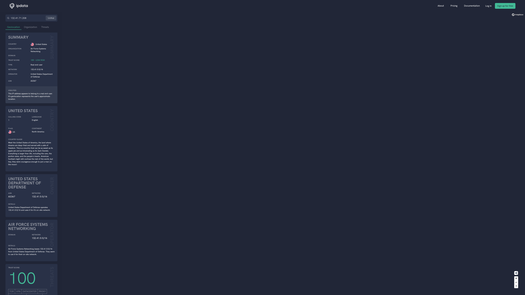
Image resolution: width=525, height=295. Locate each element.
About (441, 5)
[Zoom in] (516, 278)
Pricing (453, 5)
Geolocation (13, 27)
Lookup (51, 18)
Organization (30, 27)
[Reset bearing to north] (516, 286)
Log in (488, 6)
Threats (45, 27)
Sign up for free (505, 6)
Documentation (472, 5)
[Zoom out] (516, 282)
